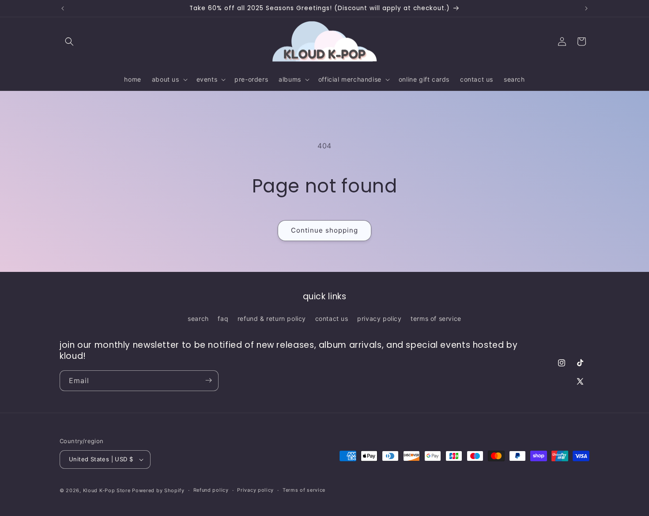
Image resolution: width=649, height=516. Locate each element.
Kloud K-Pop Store (107, 490)
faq (223, 318)
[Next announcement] (586, 8)
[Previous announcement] (62, 8)
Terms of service (304, 490)
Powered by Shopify (158, 490)
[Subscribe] (208, 380)
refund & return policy (272, 318)
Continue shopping (324, 230)
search (198, 318)
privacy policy (379, 318)
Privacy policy (255, 490)
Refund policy (211, 490)
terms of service (436, 318)
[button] (69, 41)
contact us (331, 318)
